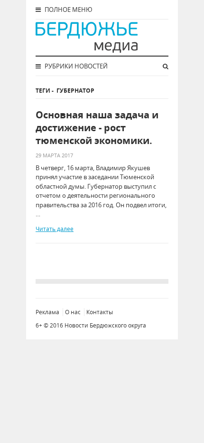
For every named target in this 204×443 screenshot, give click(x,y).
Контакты (99, 312)
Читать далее (55, 229)
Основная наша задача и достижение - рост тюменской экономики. (97, 127)
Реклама (47, 312)
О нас (73, 312)
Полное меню (68, 9)
